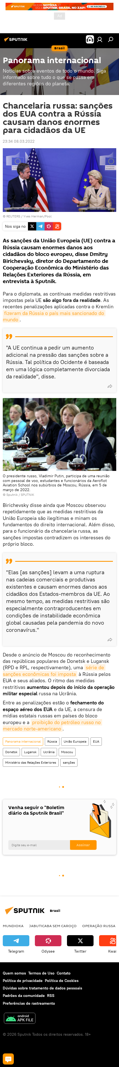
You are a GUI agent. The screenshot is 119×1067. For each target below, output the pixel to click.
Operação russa (98, 925)
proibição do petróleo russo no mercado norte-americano (52, 725)
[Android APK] (19, 1019)
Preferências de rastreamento (29, 1003)
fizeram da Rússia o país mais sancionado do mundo (54, 316)
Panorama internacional (23, 741)
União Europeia (75, 741)
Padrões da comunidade (24, 995)
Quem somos (14, 973)
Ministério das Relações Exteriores (30, 762)
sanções (69, 762)
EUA (96, 741)
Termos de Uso (41, 973)
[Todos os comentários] (8, 1059)
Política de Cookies (62, 980)
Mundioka (13, 925)
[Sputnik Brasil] (16, 41)
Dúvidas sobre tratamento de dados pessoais (42, 988)
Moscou (67, 752)
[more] (109, 386)
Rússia (52, 741)
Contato (64, 973)
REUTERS (13, 216)
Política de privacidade (23, 980)
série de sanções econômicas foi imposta (54, 670)
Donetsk (11, 752)
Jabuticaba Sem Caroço (53, 925)
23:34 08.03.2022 (19, 141)
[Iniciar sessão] (99, 39)
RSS (51, 995)
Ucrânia (49, 752)
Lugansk (30, 752)
